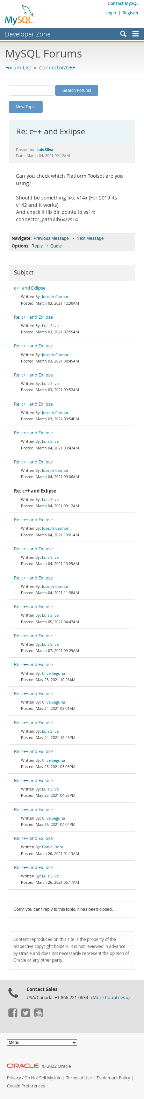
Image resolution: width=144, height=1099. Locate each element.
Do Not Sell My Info (43, 1077)
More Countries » (110, 997)
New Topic (26, 106)
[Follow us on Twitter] (25, 1015)
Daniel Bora (52, 846)
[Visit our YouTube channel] (38, 1015)
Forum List (18, 67)
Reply (37, 246)
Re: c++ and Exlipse (33, 317)
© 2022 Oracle (56, 1066)
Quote (56, 246)
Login (111, 12)
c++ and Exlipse (29, 288)
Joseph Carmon (56, 296)
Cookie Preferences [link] (26, 1085)
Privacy (14, 1077)
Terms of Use (79, 1077)
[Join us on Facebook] (12, 1015)
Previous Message (51, 238)
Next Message (90, 238)
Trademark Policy (113, 1077)
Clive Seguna (53, 673)
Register (131, 12)
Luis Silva (50, 325)
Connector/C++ (57, 67)
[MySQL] (20, 14)
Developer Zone (28, 34)
